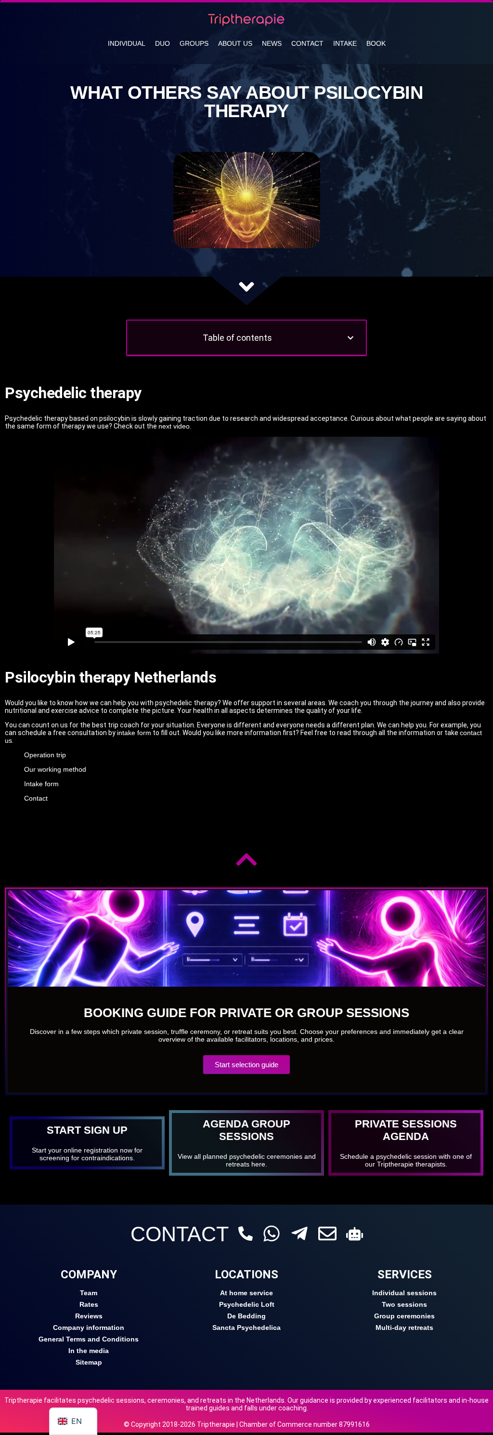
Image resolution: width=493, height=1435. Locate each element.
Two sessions (404, 1304)
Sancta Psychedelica (246, 1327)
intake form (134, 733)
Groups (194, 43)
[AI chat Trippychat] (354, 1233)
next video (174, 426)
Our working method (55, 769)
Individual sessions (404, 1293)
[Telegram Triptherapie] (299, 1233)
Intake (345, 43)
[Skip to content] (246, 287)
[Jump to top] (246, 859)
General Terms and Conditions (89, 1339)
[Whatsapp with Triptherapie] (271, 1233)
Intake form (41, 784)
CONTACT (179, 1234)
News (272, 43)
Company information (88, 1327)
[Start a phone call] (245, 1233)
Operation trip (45, 755)
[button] (350, 338)
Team (88, 1293)
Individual (126, 43)
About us (235, 43)
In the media (88, 1351)
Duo (162, 43)
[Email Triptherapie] (327, 1233)
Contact (307, 43)
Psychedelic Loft (246, 1304)
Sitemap (89, 1362)
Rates (88, 1304)
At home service (246, 1293)
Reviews (89, 1316)
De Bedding (246, 1316)
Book (376, 43)
